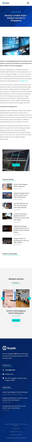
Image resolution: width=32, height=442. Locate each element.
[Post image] (16, 298)
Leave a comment (17, 394)
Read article (16, 320)
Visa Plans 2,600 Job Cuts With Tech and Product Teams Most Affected (14, 407)
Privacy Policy (16, 428)
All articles (15, 283)
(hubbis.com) (24, 81)
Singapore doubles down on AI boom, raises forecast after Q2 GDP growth (14, 399)
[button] (28, 3)
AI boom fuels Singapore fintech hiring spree (16, 312)
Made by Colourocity (16, 432)
